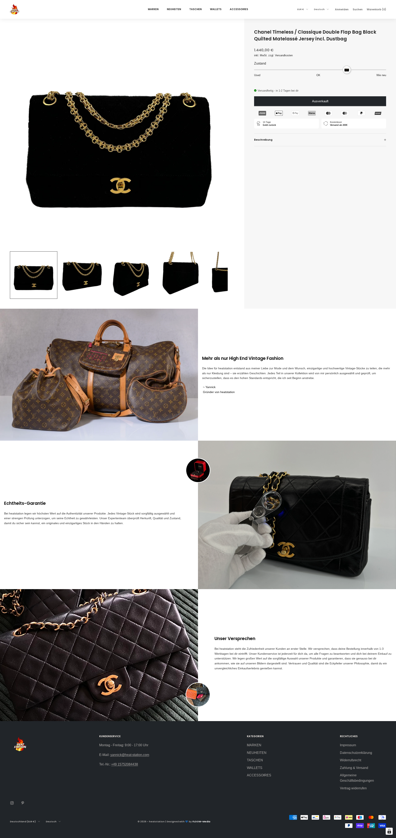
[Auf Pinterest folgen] (23, 803)
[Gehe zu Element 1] (33, 275)
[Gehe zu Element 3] (132, 275)
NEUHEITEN (174, 9)
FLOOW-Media (201, 821)
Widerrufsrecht (350, 760)
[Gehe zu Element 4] (181, 275)
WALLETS (216, 9)
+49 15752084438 (124, 764)
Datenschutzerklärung (356, 752)
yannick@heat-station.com (129, 755)
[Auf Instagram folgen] (12, 803)
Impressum (348, 745)
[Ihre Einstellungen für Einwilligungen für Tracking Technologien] (389, 831)
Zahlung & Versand (354, 768)
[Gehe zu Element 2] (82, 275)
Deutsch (319, 9)
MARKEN (153, 9)
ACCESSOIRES (239, 9)
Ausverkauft (320, 101)
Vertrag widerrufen (353, 788)
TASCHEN (195, 9)
